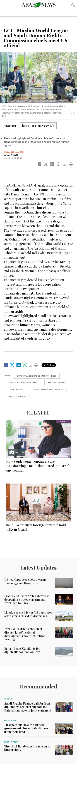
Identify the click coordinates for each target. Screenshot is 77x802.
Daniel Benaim (16, 389)
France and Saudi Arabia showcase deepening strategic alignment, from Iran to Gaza (26, 599)
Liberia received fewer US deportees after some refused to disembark (28, 614)
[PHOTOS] (38, 438)
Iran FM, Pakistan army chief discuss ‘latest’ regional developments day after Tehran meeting (24, 634)
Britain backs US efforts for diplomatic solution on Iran (22, 650)
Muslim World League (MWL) (23, 383)
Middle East (11, 720)
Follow (50, 365)
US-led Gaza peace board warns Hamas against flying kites (25, 581)
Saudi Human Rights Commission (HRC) (36, 376)
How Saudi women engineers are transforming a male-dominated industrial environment (37, 465)
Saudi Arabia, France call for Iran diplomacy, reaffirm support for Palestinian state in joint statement (27, 707)
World (8, 699)
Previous (4, 77)
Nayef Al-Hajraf (17, 396)
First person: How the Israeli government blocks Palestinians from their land (26, 728)
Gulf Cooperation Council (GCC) (50, 389)
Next (72, 77)
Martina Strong (56, 383)
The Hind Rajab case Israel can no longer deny (27, 748)
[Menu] (4, 5)
